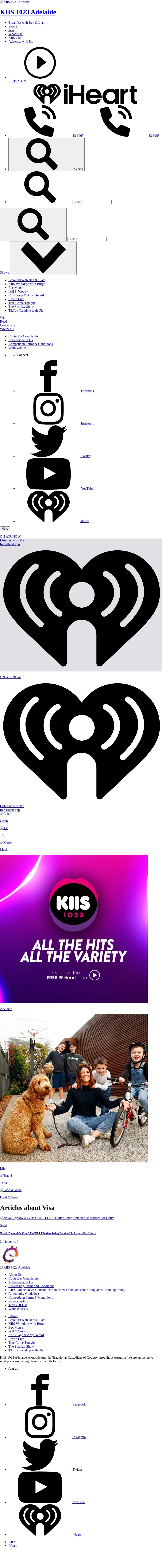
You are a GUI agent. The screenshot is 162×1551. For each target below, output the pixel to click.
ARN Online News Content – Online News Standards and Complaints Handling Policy (66, 1290)
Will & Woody (18, 291)
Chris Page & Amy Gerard (26, 295)
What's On (15, 34)
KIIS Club (15, 38)
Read (3, 321)
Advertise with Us (20, 41)
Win (11, 30)
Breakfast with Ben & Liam (26, 22)
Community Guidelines (23, 1293)
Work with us (17, 347)
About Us (15, 1274)
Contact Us (7, 325)
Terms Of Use (17, 1305)
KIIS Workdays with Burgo (26, 284)
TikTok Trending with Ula (25, 310)
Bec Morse (15, 287)
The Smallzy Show (21, 306)
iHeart (12, 1545)
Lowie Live (16, 299)
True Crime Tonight (21, 303)
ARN (12, 1542)
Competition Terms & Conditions (30, 344)
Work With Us (18, 1309)
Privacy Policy (18, 1301)
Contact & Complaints (23, 336)
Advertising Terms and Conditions (31, 1286)
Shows (13, 26)
